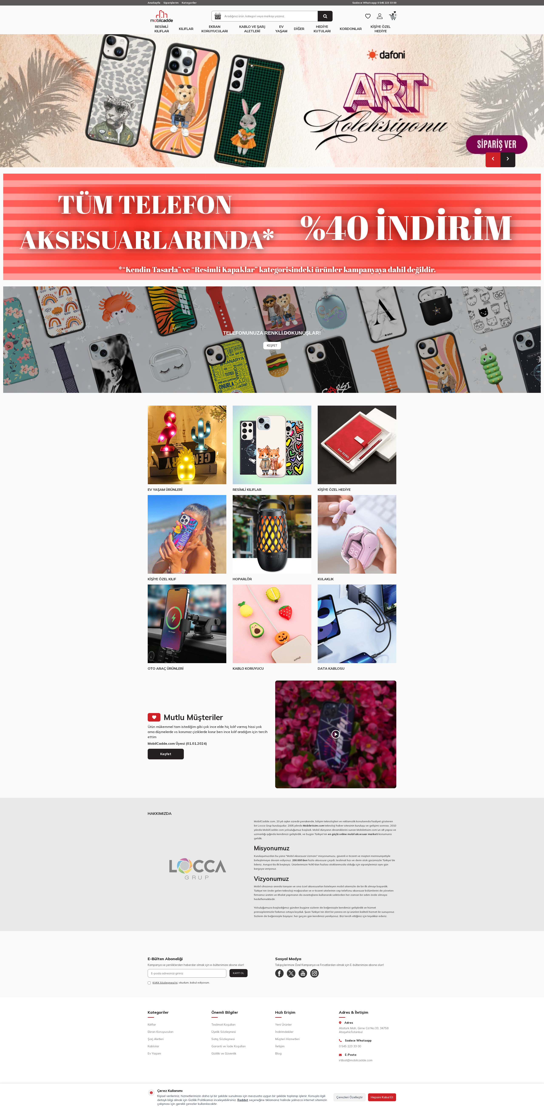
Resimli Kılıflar (161, 28)
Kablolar (153, 1049)
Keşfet (165, 757)
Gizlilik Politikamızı (200, 1100)
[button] (493, 162)
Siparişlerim (170, 2)
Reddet (242, 1100)
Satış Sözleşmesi (223, 1042)
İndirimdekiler (284, 1035)
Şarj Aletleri (156, 1042)
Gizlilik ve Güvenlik (223, 1056)
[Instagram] (314, 976)
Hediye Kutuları (322, 28)
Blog (278, 1056)
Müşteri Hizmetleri (287, 1042)
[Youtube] (303, 976)
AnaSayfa (154, 2)
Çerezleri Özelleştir (349, 1097)
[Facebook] (279, 976)
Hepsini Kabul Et (382, 1097)
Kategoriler (189, 2)
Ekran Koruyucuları (214, 28)
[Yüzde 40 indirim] (272, 230)
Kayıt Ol (238, 976)
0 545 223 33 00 (350, 1049)
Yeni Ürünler (283, 1027)
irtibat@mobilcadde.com (356, 1063)
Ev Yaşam (281, 28)
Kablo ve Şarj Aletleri (252, 28)
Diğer (299, 29)
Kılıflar (186, 29)
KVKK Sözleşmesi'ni (165, 985)
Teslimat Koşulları (223, 1027)
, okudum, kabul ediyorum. (181, 985)
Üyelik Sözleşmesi (223, 1035)
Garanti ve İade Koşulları (228, 1049)
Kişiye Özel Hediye (381, 28)
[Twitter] (291, 976)
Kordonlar (351, 29)
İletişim (280, 1049)
